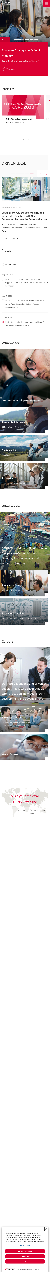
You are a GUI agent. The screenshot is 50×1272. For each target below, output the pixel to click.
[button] (23, 139)
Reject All (25, 1256)
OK (25, 1261)
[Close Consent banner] (46, 1229)
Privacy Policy (25, 1245)
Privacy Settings (25, 1251)
